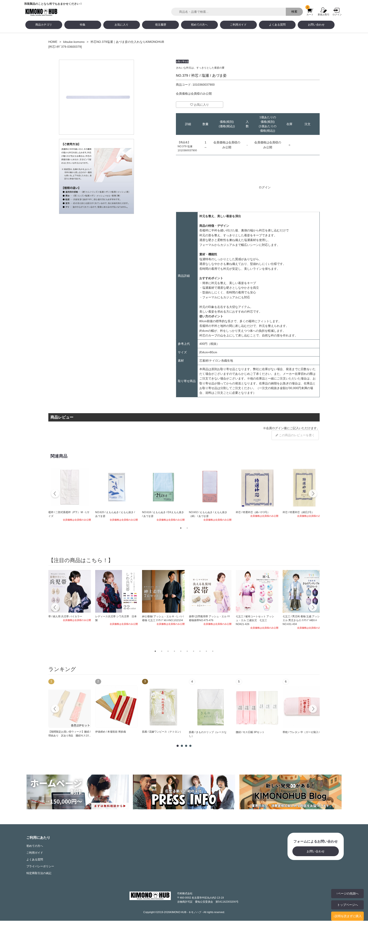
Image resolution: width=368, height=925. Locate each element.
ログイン (337, 14)
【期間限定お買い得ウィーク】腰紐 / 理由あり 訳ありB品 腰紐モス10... (69, 733)
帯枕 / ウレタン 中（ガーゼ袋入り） (303, 732)
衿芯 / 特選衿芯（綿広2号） (298, 512)
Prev (55, 709)
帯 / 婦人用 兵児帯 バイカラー (65, 616)
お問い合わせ (316, 24)
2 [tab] (187, 528)
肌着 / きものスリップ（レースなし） (208, 734)
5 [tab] (181, 651)
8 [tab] (200, 651)
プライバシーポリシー (40, 866)
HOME (52, 41)
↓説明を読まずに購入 (347, 916)
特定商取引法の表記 (38, 873)
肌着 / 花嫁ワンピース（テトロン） (162, 731)
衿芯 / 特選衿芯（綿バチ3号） (253, 512)
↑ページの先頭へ (347, 893)
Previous (55, 494)
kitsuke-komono (74, 41)
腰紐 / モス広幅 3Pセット (250, 732)
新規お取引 (323, 14)
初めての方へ (199, 24)
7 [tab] (193, 651)
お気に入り (121, 24)
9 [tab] (206, 651)
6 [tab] (187, 651)
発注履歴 (160, 24)
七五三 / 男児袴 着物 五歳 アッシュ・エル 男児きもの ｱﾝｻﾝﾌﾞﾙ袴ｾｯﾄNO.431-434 (304, 620)
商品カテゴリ (43, 24)
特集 (82, 24)
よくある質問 (277, 24)
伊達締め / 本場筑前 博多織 (110, 731)
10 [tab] (213, 651)
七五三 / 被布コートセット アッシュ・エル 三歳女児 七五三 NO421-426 (255, 620)
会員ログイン (275, 428)
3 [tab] (168, 651)
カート (309, 14)
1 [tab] (181, 528)
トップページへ (347, 904)
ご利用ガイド (238, 24)
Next (313, 494)
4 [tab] (174, 651)
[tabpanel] (69, 494)
